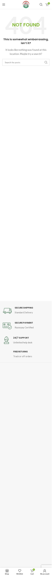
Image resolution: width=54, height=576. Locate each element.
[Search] (41, 5)
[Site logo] (26, 4)
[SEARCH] (46, 62)
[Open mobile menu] (4, 5)
